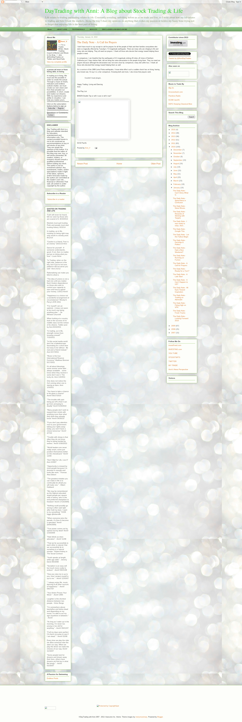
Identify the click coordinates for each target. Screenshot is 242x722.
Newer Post (82, 164)
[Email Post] (96, 148)
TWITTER (172, 361)
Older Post (155, 164)
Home (50, 29)
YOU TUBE (173, 353)
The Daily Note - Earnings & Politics (179, 242)
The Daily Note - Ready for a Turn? (181, 270)
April (175, 177)
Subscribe (51, 108)
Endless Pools (52, 678)
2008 (173, 329)
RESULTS (93, 29)
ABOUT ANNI (62, 29)
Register (61, 108)
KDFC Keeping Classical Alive (180, 104)
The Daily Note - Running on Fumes (179, 258)
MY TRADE (173, 365)
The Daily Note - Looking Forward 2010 (180, 318)
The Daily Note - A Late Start (180, 275)
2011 (173, 143)
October (176, 157)
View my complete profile (57, 62)
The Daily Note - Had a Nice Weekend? (179, 250)
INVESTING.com (175, 349)
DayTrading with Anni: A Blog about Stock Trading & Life (114, 10)
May (175, 174)
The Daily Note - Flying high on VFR (179, 305)
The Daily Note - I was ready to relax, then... (180, 223)
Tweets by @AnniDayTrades (180, 58)
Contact (51, 115)
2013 (173, 136)
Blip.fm (171, 88)
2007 (173, 333)
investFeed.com (175, 345)
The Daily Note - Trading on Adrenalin (179, 297)
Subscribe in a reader (56, 199)
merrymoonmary (141, 717)
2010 (173, 147)
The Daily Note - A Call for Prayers (180, 264)
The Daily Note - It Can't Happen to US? (180, 282)
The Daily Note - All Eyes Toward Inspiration (180, 290)
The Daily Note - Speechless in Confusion (179, 200)
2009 (173, 326)
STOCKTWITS (174, 357)
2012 (173, 140)
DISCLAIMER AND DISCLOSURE (114, 29)
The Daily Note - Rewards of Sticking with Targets (179, 215)
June (175, 170)
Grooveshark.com (176, 92)
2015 (173, 130)
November (177, 153)
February (177, 184)
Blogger (160, 717)
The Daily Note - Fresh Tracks (179, 312)
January (176, 188)
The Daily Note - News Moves (179, 207)
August (176, 163)
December (177, 150)
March (176, 181)
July (175, 167)
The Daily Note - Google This (179, 230)
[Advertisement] (91, 694)
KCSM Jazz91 (174, 100)
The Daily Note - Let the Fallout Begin (181, 236)
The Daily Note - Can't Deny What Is (180, 193)
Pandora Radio (174, 96)
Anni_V (64, 41)
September (178, 160)
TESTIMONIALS (78, 29)
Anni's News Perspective (178, 369)
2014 (173, 133)
